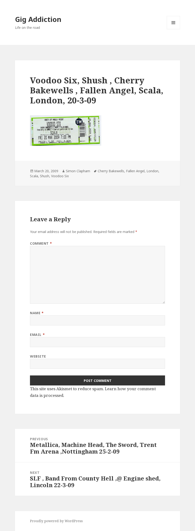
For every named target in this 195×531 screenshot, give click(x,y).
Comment (41, 243)
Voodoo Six (60, 176)
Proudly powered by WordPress (56, 521)
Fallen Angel (135, 171)
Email (37, 334)
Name (37, 313)
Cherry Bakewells (111, 171)
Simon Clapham (78, 171)
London (152, 171)
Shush (44, 176)
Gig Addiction (38, 19)
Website (38, 356)
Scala (34, 176)
